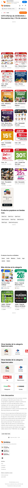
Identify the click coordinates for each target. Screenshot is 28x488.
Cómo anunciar (4, 475)
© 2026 (14, 482)
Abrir (24, 2)
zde (23, 429)
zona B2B (3, 477)
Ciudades (3, 467)
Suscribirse (24, 12)
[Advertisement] (14, 36)
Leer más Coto (6, 434)
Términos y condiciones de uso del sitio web (14, 484)
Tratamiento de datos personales (14, 485)
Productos (3, 469)
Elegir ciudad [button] (23, 8)
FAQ (2, 463)
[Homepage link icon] (8, 437)
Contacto (3, 465)
